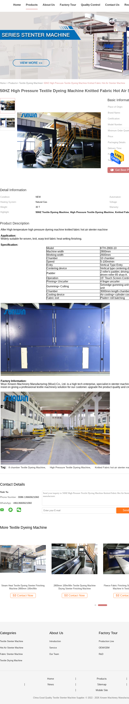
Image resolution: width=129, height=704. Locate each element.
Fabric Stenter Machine (11, 654)
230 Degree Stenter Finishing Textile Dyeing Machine (23, 587)
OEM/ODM (104, 647)
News (51, 684)
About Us (49, 4)
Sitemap (101, 684)
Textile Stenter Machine (11, 641)
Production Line (106, 641)
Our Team (54, 654)
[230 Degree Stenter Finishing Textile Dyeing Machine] (23, 559)
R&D (101, 654)
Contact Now (25, 595)
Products (32, 4)
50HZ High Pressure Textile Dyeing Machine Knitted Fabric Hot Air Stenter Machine (84, 83)
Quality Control (90, 4)
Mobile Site (102, 690)
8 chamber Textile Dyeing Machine (27, 467)
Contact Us (112, 4)
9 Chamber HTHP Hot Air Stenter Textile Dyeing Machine (74, 587)
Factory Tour (68, 4)
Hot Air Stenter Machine (11, 647)
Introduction (55, 641)
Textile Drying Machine (11, 660)
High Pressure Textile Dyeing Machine (70, 467)
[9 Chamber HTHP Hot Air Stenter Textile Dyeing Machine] (74, 559)
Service (53, 647)
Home (17, 4)
